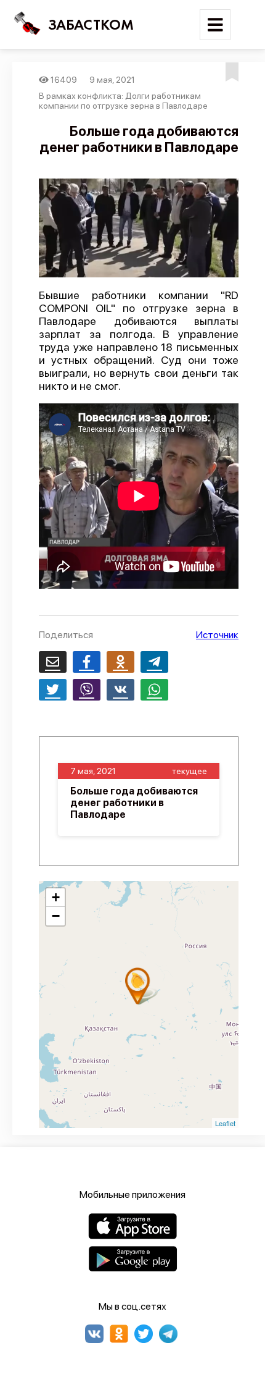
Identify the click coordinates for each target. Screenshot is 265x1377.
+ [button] (56, 897)
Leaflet (225, 1123)
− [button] (56, 916)
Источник (217, 635)
